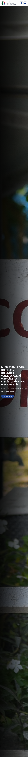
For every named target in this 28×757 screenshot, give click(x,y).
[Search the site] (21, 3)
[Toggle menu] (25, 3)
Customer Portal (7, 396)
